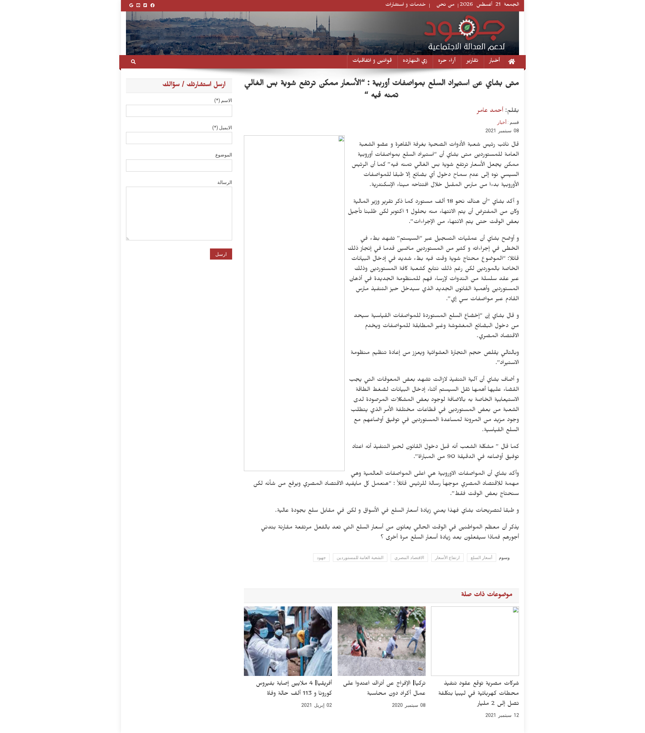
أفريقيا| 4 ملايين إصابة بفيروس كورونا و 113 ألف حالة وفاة (294, 689)
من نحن (445, 5)
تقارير (472, 61)
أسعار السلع (481, 557)
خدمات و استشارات (405, 5)
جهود (321, 557)
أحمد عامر (490, 111)
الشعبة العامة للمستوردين (360, 557)
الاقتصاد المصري (409, 557)
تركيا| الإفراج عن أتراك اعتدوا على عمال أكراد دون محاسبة (384, 689)
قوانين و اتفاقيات (372, 61)
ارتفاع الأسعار (447, 557)
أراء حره (447, 61)
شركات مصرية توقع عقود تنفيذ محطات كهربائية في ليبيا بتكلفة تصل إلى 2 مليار (478, 694)
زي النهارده (415, 61)
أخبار (494, 61)
